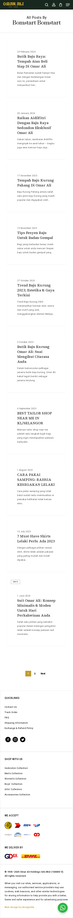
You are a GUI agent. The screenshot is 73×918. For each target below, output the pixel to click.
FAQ (7, 717)
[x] (22, 739)
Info (15, 45)
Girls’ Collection (13, 789)
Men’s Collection (14, 773)
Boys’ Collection (14, 784)
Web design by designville (19, 907)
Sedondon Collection (16, 768)
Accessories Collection (17, 794)
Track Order (11, 712)
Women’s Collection (15, 778)
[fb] (8, 739)
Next (43, 673)
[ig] (15, 739)
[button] (68, 5)
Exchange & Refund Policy (19, 728)
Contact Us (11, 707)
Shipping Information (16, 723)
